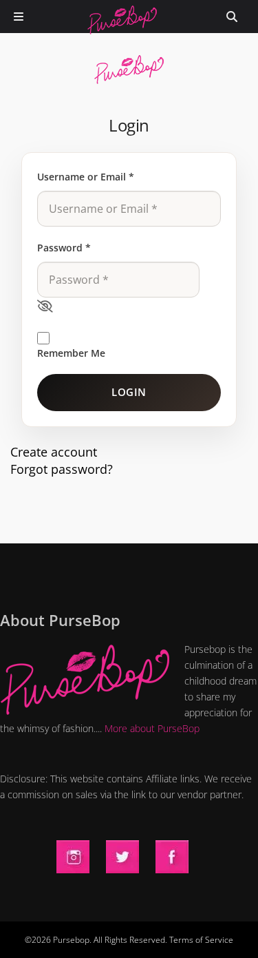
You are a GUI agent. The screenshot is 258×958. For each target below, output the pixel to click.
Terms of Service (201, 940)
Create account (53, 452)
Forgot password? (61, 469)
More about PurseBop (152, 728)
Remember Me (71, 353)
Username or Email (85, 176)
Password (64, 247)
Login (129, 392)
